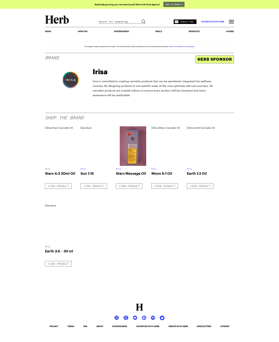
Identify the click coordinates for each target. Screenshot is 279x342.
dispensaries (119, 326)
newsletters (204, 326)
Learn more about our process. (182, 46)
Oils (47, 169)
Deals (158, 31)
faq (85, 326)
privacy (54, 326)
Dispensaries (121, 31)
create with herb (178, 326)
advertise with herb (212, 21)
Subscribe (187, 21)
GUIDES (230, 31)
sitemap (224, 326)
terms (70, 326)
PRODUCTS (194, 31)
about (99, 326)
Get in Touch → (174, 4)
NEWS (48, 31)
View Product (58, 186)
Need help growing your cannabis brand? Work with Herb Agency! (127, 4)
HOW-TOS (82, 31)
